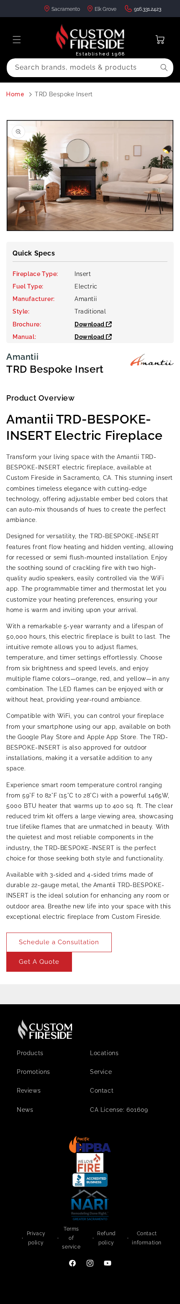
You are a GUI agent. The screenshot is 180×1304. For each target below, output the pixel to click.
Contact (101, 1090)
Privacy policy (36, 1238)
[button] (17, 39)
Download (90, 324)
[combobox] (90, 67)
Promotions (33, 1071)
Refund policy (106, 1238)
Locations (104, 1053)
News (25, 1109)
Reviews (29, 1090)
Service (101, 1071)
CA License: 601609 (119, 1109)
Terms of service (71, 1238)
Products (30, 1053)
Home (15, 94)
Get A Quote (39, 961)
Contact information (147, 1238)
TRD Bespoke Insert (64, 94)
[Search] (164, 67)
